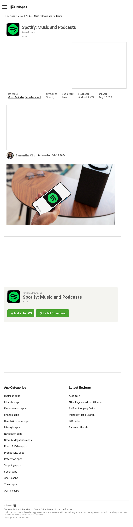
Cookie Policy (40, 509)
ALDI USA (74, 395)
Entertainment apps (15, 408)
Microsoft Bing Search (82, 414)
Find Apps (10, 16)
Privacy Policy (26, 509)
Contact (57, 509)
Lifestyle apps (12, 427)
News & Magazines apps (18, 440)
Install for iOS (23, 313)
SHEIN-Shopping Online (82, 408)
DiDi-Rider (74, 421)
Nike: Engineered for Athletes (86, 402)
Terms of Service (11, 509)
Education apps (13, 402)
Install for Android (54, 313)
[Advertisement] (99, 65)
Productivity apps (14, 452)
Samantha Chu (25, 155)
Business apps (12, 395)
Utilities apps (11, 490)
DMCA (50, 509)
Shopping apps (12, 465)
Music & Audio (25, 16)
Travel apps (10, 484)
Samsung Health (78, 427)
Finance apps (11, 414)
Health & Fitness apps (16, 421)
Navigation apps (13, 433)
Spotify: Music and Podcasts (48, 16)
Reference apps (13, 459)
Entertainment (33, 97)
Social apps (10, 471)
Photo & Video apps (15, 446)
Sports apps (11, 478)
